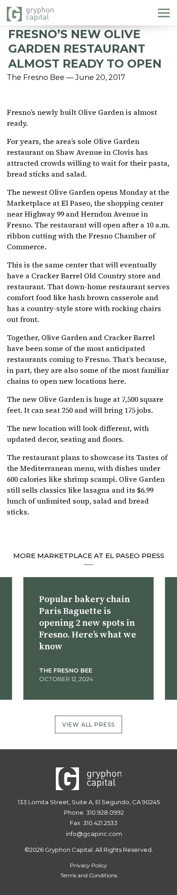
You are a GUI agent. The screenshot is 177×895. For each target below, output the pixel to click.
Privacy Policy (88, 865)
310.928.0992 (105, 812)
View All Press (88, 724)
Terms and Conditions (88, 875)
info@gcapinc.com (94, 833)
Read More (63, 696)
